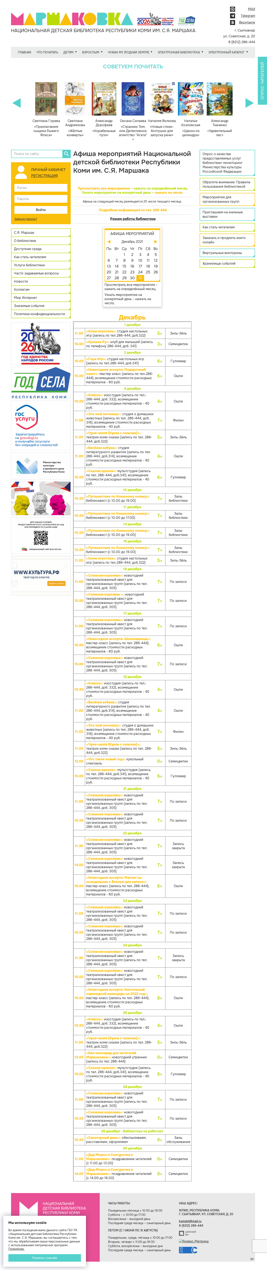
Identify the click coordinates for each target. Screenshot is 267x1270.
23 (132, 272)
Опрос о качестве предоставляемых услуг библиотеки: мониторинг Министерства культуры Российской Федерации (223, 163)
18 (148, 266)
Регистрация (44, 176)
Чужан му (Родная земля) (128, 52)
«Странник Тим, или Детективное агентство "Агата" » (133, 130)
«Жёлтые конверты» (75, 128)
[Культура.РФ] (41, 575)
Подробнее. (16, 1249)
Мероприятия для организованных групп (221, 199)
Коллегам (21, 289)
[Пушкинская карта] (41, 498)
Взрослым (90, 52)
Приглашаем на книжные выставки (223, 214)
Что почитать (47, 52)
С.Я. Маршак (24, 232)
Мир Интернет (25, 297)
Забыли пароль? (25, 219)
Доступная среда (28, 249)
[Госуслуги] (41, 425)
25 (148, 272)
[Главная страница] (103, 16)
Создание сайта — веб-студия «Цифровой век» (187, 1233)
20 (109, 272)
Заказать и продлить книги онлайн (224, 240)
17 (140, 266)
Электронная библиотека (179, 52)
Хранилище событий (219, 263)
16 (132, 266)
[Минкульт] (41, 465)
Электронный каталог (226, 52)
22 (124, 272)
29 (124, 278)
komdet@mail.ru (190, 1221)
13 (109, 266)
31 (140, 278)
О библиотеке (25, 241)
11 (148, 260)
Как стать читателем (30, 257)
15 (124, 266)
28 (117, 278)
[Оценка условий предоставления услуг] (41, 535)
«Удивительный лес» (219, 128)
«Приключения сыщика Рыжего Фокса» (46, 128)
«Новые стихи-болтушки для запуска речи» (162, 128)
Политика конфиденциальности (39, 314)
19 (156, 266)
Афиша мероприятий (132, 233)
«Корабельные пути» (104, 128)
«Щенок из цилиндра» (190, 128)
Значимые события (29, 306)
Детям (68, 52)
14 (116, 266)
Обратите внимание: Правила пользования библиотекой (226, 184)
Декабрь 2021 (132, 241)
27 (109, 278)
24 (140, 272)
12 (155, 260)
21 (116, 272)
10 (140, 260)
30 (132, 278)
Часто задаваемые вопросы (36, 273)
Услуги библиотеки (29, 265)
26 (156, 272)
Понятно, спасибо (44, 1258)
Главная (24, 52)
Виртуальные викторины (222, 253)
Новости (21, 281)
